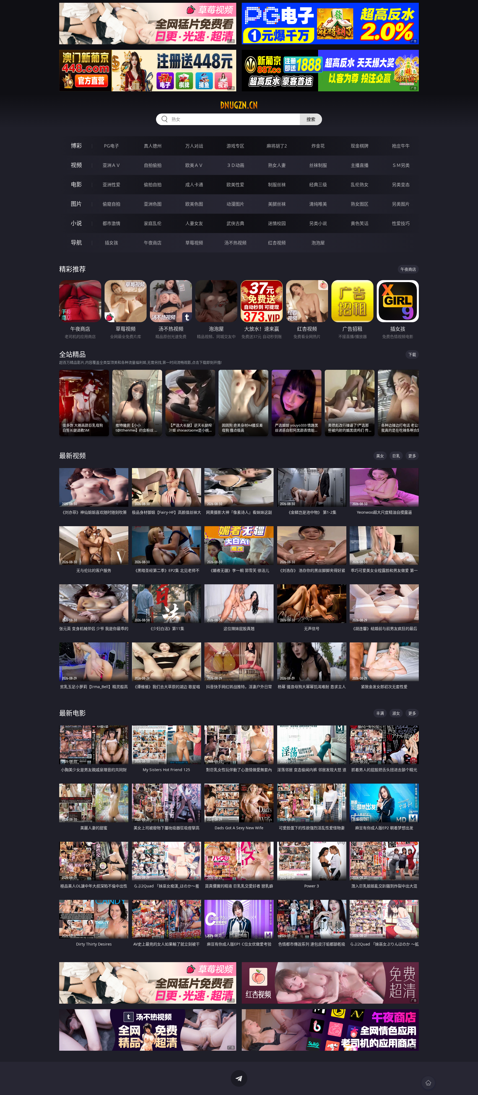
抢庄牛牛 (401, 146)
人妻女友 (194, 223)
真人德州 (153, 146)
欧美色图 (194, 204)
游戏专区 (235, 146)
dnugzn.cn (239, 105)
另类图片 (401, 204)
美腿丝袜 (277, 204)
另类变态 (401, 185)
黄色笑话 (359, 223)
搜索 (310, 119)
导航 (76, 242)
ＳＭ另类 (401, 165)
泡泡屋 (318, 243)
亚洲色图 (153, 204)
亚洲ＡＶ (111, 165)
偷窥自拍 (111, 204)
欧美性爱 (235, 185)
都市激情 (111, 223)
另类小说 (318, 223)
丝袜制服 (318, 165)
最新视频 (72, 455)
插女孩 (111, 243)
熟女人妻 (277, 165)
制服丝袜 (277, 185)
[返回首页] (428, 1082)
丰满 (380, 713)
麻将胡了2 (277, 146)
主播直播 (359, 165)
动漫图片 (235, 204)
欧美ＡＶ (194, 165)
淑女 (396, 713)
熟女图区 (359, 204)
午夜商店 (153, 243)
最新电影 (72, 712)
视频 (76, 165)
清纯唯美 (318, 204)
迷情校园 (277, 223)
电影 (76, 184)
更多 (412, 455)
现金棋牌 (359, 146)
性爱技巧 (401, 223)
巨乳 (396, 455)
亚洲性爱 (111, 185)
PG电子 (111, 146)
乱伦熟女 (359, 185)
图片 (76, 204)
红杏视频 (277, 243)
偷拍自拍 (153, 185)
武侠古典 (235, 223)
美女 (380, 455)
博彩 (76, 145)
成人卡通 (194, 185)
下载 (412, 354)
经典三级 (318, 185)
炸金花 (318, 146)
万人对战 (194, 146)
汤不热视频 (235, 243)
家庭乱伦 (153, 223)
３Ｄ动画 (235, 165)
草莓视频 (194, 243)
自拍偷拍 (153, 165)
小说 (76, 223)
